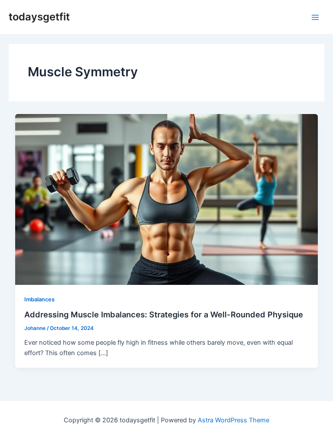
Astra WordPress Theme (233, 420)
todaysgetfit (39, 16)
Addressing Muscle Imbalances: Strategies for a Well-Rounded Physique (163, 314)
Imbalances (39, 299)
